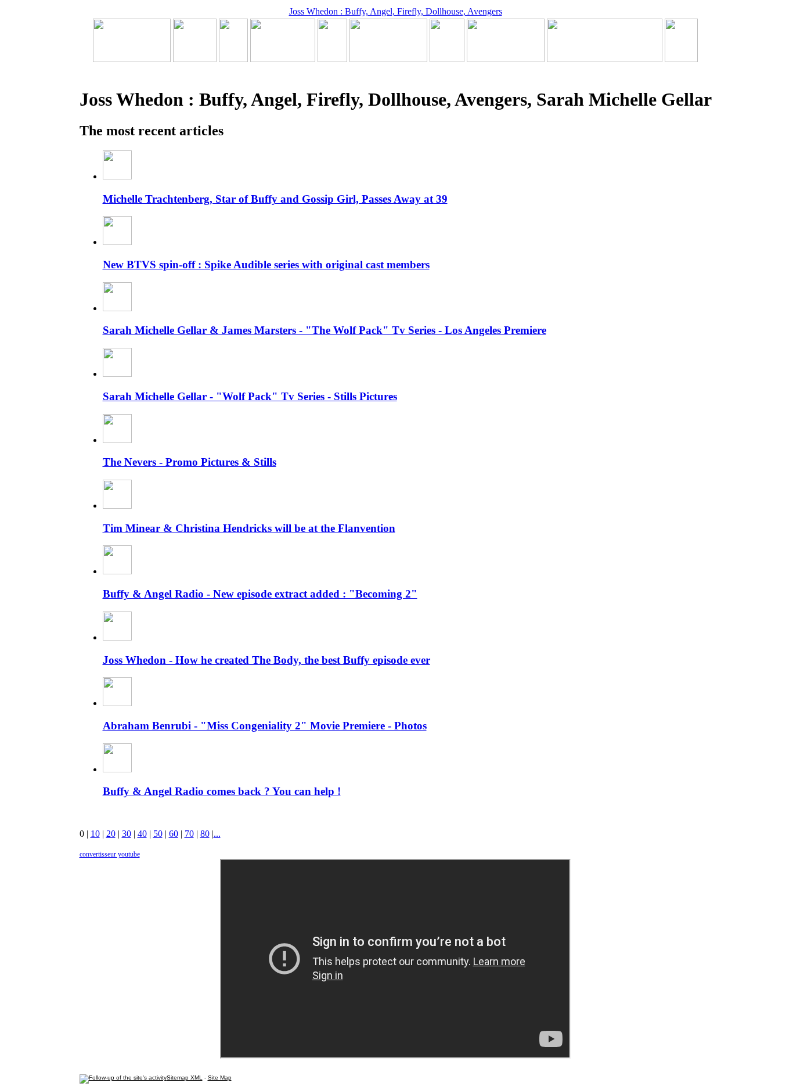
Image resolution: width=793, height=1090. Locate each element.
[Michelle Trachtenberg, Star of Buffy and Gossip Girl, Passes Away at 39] (132, 59)
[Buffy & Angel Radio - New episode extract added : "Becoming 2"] (388, 59)
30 (126, 834)
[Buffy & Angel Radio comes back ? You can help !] (506, 59)
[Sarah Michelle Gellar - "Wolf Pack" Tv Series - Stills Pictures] (282, 59)
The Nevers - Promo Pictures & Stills (189, 462)
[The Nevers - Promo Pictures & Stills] (332, 59)
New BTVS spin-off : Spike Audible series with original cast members (266, 264)
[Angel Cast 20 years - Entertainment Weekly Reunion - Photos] (681, 59)
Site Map (220, 1077)
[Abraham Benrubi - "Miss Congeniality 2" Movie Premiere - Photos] (447, 59)
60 (173, 834)
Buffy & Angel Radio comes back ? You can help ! (222, 791)
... (217, 834)
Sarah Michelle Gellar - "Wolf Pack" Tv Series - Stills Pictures (250, 396)
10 (95, 834)
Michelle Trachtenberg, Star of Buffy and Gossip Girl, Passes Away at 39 (275, 199)
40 (142, 834)
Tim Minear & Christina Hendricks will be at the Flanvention (249, 528)
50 (158, 834)
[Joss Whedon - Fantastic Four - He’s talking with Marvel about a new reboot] (604, 59)
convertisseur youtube (110, 854)
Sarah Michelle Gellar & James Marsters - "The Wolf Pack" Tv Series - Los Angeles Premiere (324, 330)
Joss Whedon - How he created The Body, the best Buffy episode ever (266, 660)
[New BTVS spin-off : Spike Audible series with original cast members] (195, 59)
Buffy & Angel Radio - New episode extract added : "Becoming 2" (260, 594)
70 (189, 834)
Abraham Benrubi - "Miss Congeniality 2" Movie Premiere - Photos (265, 726)
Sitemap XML (185, 1077)
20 (111, 834)
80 (205, 834)
